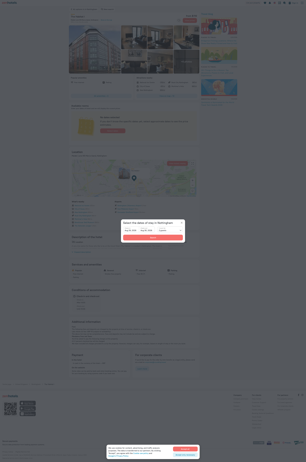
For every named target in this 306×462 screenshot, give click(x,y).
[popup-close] (182, 223)
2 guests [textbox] (162, 230)
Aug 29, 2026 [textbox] (130, 230)
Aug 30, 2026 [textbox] (146, 230)
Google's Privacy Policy (118, 456)
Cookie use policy (140, 453)
